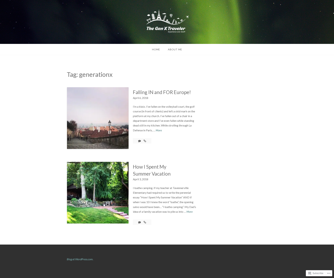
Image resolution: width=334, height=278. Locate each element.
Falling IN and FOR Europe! (162, 92)
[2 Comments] (139, 140)
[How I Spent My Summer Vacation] (144, 222)
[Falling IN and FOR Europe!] (144, 140)
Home (156, 49)
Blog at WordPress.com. (80, 259)
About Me (175, 49)
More (159, 130)
